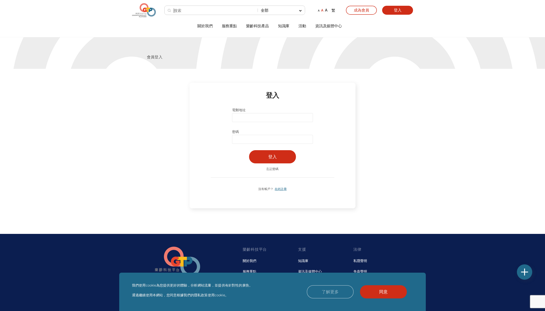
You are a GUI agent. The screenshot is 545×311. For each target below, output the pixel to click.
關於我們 (249, 261)
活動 (302, 26)
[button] (330, 291)
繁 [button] (333, 10)
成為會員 (361, 10)
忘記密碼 (272, 169)
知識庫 (303, 261)
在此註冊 (281, 189)
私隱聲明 (360, 261)
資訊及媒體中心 (328, 26)
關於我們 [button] (204, 26)
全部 (264, 10)
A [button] (319, 10)
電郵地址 (239, 110)
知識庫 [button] (283, 26)
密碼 (235, 132)
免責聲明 (360, 271)
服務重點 (249, 271)
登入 (398, 10)
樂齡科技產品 (257, 26)
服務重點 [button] (229, 26)
